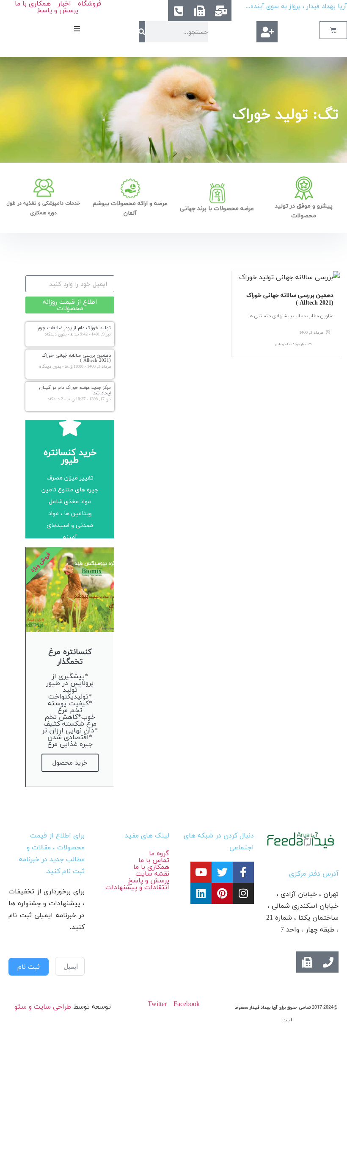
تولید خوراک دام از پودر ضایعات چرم (74, 328)
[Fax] (199, 10)
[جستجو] (142, 31)
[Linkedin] (201, 893)
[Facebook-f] (243, 872)
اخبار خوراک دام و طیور (291, 344)
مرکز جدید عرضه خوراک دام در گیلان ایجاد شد (75, 389)
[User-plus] (267, 31)
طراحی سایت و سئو (42, 1006)
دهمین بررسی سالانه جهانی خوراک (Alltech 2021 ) (289, 299)
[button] (76, 28)
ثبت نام (28, 967)
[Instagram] (243, 893)
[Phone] (328, 962)
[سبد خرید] (333, 30)
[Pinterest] (222, 893)
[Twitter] (222, 872)
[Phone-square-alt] (178, 10)
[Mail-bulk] (220, 10)
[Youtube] (201, 872)
